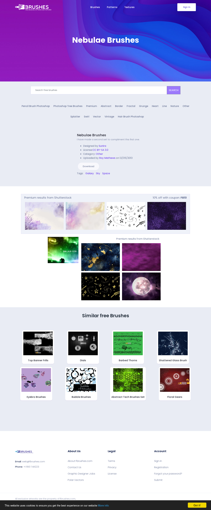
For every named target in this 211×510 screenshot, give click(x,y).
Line (164, 106)
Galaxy (89, 173)
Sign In (186, 7)
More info (103, 505)
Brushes (95, 7)
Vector (97, 116)
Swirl (86, 116)
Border (119, 106)
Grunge (143, 106)
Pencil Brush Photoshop (36, 106)
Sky (98, 173)
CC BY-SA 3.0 (100, 150)
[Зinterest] (82, 180)
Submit (158, 480)
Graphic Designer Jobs (81, 473)
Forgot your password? (168, 473)
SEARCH (173, 90)
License (112, 473)
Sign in (158, 461)
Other (186, 106)
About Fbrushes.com (80, 461)
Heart (155, 106)
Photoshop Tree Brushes (67, 106)
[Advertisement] (105, 54)
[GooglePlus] (84, 180)
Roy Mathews (107, 158)
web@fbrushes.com (33, 461)
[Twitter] (80, 180)
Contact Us (74, 467)
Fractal (131, 106)
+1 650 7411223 (31, 466)
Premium (91, 106)
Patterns (112, 7)
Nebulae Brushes (91, 135)
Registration (161, 467)
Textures (129, 7)
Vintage (109, 116)
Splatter (75, 116)
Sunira (102, 146)
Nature (175, 106)
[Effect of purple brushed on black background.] (141, 257)
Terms (111, 461)
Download (88, 166)
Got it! (197, 505)
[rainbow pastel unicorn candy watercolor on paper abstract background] (44, 216)
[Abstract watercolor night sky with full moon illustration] (141, 286)
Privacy (112, 467)
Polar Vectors (76, 480)
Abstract (106, 106)
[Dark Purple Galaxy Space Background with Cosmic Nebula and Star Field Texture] (166, 216)
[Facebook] (77, 180)
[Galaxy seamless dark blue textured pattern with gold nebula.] (100, 257)
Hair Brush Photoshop (131, 116)
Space (106, 173)
